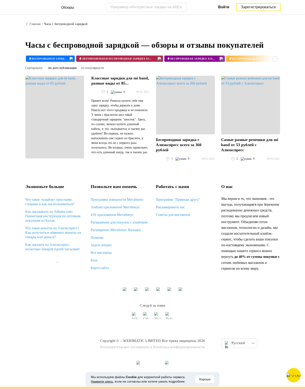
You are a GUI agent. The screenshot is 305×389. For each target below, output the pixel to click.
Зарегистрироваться (258, 7)
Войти (223, 7)
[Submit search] (182, 7)
